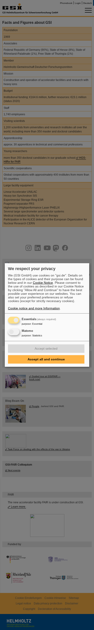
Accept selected (46, 348)
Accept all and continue (46, 359)
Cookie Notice (43, 282)
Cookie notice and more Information (34, 308)
